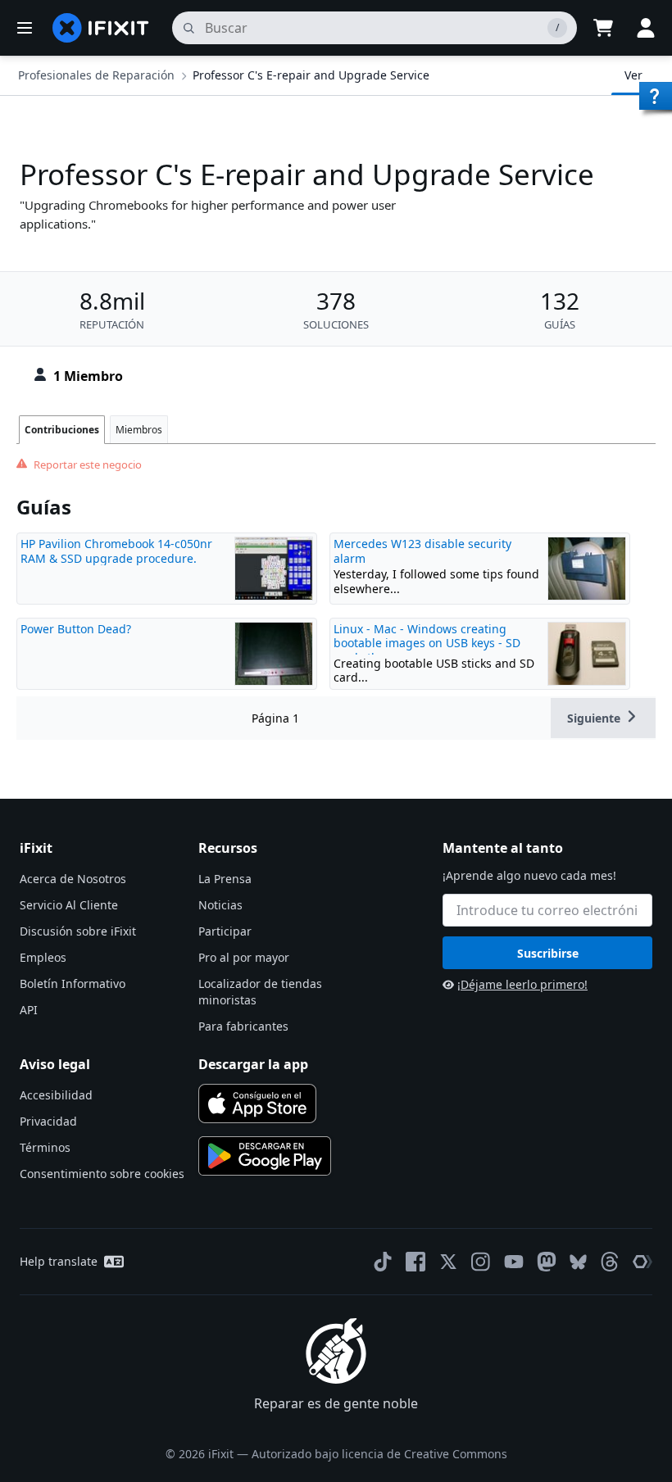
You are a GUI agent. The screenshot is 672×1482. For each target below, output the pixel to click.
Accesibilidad (56, 1095)
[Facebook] (415, 1261)
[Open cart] (603, 27)
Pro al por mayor (243, 957)
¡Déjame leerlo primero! (522, 984)
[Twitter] (448, 1261)
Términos (45, 1147)
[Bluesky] (578, 1262)
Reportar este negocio (88, 464)
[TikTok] (383, 1261)
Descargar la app (253, 1064)
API (29, 1009)
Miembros (139, 430)
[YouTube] (514, 1261)
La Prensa (225, 878)
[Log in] (645, 27)
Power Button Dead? (75, 629)
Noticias (220, 905)
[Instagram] (481, 1261)
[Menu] (24, 28)
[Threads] (610, 1261)
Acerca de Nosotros (73, 878)
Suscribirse (548, 953)
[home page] (100, 28)
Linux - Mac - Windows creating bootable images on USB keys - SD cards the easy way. (427, 643)
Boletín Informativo (72, 983)
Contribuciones (62, 430)
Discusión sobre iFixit (78, 931)
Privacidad (48, 1121)
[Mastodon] (546, 1261)
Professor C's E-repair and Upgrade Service (311, 75)
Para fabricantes (243, 1026)
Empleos (43, 957)
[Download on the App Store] (257, 1103)
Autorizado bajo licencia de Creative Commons (379, 1454)
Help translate (59, 1261)
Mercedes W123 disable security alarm (422, 551)
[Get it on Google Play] (264, 1156)
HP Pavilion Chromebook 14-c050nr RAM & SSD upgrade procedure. (116, 551)
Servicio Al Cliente (69, 905)
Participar (225, 931)
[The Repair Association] (642, 1261)
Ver (633, 75)
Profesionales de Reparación (96, 75)
